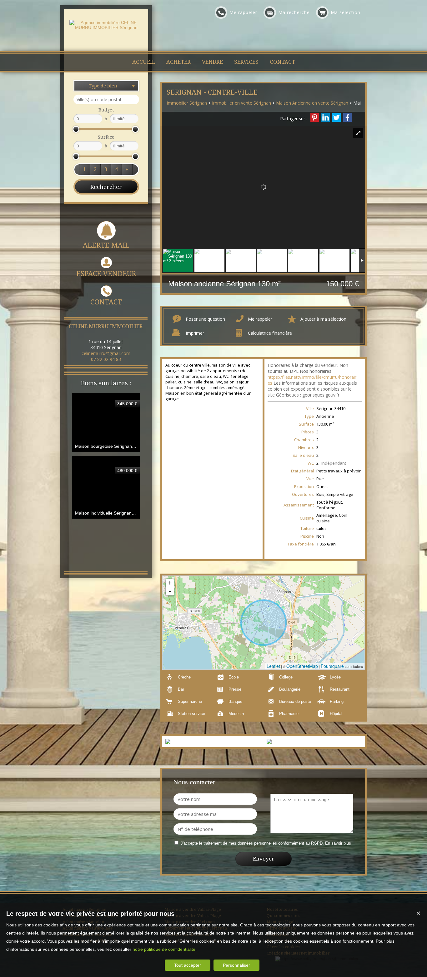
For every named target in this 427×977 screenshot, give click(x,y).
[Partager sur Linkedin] (325, 117)
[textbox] (106, 99)
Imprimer (195, 333)
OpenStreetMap (302, 666)
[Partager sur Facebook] (347, 117)
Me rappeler (260, 319)
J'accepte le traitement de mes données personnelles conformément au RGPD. (252, 843)
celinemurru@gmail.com (106, 353)
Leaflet (273, 666)
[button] (84, 169)
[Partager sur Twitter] (336, 117)
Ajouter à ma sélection (323, 319)
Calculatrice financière (270, 333)
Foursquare (332, 666)
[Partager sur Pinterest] (314, 117)
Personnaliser (236, 965)
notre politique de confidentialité (164, 949)
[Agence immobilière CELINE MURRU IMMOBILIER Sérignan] (106, 27)
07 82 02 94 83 (106, 359)
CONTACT (106, 302)
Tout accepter (187, 965)
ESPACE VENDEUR (106, 274)
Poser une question (205, 319)
